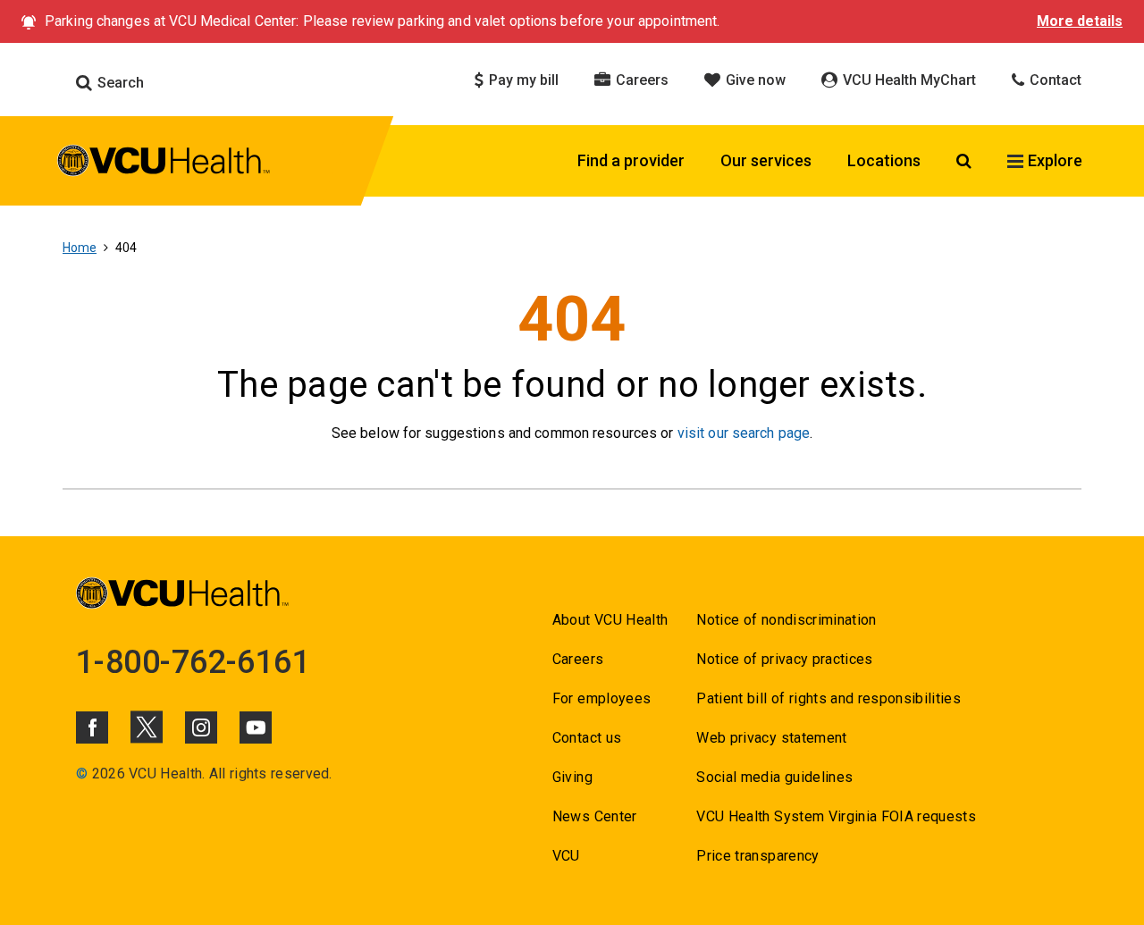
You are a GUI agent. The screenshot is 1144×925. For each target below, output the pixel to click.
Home (80, 247)
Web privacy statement (771, 737)
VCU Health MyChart (907, 79)
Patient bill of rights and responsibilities (828, 698)
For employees (601, 698)
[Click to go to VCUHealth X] (146, 727)
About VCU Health (610, 619)
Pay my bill (522, 79)
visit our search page (744, 433)
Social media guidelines (774, 777)
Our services (766, 160)
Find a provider (631, 160)
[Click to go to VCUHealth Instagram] (201, 727)
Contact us (586, 737)
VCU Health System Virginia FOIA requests (836, 816)
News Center (594, 816)
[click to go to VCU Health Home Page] (164, 163)
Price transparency (757, 855)
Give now (754, 79)
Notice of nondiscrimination (786, 619)
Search (119, 82)
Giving (572, 777)
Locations (884, 160)
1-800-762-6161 (193, 662)
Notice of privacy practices (784, 659)
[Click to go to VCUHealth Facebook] (92, 727)
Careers (640, 79)
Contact (1053, 79)
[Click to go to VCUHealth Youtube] (256, 727)
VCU (566, 855)
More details (1080, 21)
